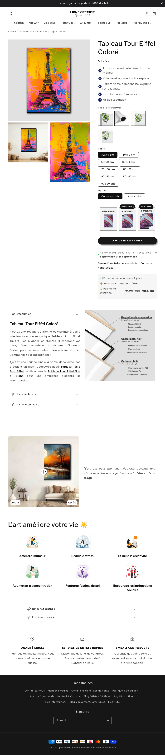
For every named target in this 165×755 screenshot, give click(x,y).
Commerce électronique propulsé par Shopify (93, 747)
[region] (82, 3)
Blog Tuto (114, 702)
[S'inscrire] (107, 720)
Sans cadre (134, 196)
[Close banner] (161, 3)
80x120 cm (130, 169)
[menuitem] (19, 23)
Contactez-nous (34, 690)
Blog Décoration (123, 696)
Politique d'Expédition (125, 690)
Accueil (12, 31)
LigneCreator (63, 747)
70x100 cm (108, 169)
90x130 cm (108, 176)
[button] (11, 13)
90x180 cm (108, 183)
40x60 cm (128, 154)
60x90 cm (128, 162)
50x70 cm (107, 162)
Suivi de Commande (42, 696)
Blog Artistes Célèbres (97, 696)
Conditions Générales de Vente (90, 690)
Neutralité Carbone (69, 696)
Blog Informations (56, 702)
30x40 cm (107, 154)
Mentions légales (58, 690)
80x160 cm (130, 176)
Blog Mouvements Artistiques (87, 702)
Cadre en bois (110, 196)
